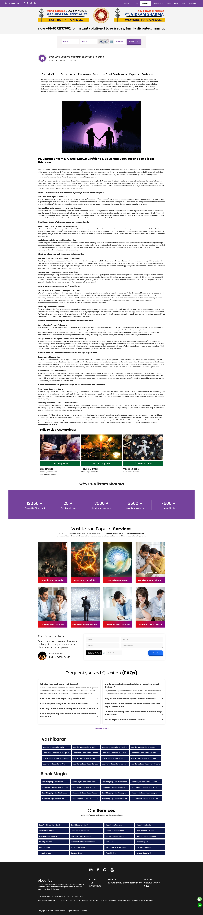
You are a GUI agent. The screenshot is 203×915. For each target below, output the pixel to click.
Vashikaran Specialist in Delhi (84, 747)
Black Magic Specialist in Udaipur (144, 793)
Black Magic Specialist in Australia (115, 798)
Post (176, 3)
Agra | (76, 900)
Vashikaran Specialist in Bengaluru (56, 753)
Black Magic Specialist (79, 825)
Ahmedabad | (84, 900)
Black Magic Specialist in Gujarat (144, 782)
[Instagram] (28, 3)
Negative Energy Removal (116, 847)
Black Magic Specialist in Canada (85, 798)
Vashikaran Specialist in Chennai (85, 753)
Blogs (51, 60)
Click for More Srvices (48, 474)
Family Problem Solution (115, 830)
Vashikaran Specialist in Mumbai (114, 747)
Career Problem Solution (115, 836)
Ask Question (59, 60)
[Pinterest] (104, 870)
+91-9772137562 (59, 657)
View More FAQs (101, 728)
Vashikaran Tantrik (46, 830)
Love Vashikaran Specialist (49, 825)
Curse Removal (45, 853)
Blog (169, 3)
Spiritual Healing (77, 853)
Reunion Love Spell (144, 853)
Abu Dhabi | (42, 900)
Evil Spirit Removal (144, 847)
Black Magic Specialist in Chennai (85, 787)
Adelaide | (51, 900)
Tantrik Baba (111, 853)
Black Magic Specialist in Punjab (85, 793)
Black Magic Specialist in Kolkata (144, 787)
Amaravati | (122, 900)
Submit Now (156, 653)
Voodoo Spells (131, 468)
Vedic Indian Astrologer (80, 830)
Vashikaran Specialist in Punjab (85, 758)
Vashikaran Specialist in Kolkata (143, 753)
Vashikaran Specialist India (53, 747)
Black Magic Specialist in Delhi (84, 782)
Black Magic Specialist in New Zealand (146, 798)
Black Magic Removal (114, 825)
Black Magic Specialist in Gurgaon (55, 793)
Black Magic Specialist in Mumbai (114, 782)
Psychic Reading (45, 847)
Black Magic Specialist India (52, 782)
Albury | (105, 900)
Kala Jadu (109, 842)
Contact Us (71, 60)
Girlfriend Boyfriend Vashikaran (83, 842)
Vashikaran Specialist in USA (54, 764)
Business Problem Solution (81, 836)
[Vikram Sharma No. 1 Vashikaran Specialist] (63, 15)
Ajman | (99, 900)
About (135, 3)
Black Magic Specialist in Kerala (114, 787)
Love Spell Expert (45, 842)
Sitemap (84, 911)
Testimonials (158, 3)
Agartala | (70, 900)
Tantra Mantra (89, 468)
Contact (192, 3)
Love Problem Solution (145, 830)
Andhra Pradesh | (133, 900)
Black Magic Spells (144, 825)
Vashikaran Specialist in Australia (115, 764)
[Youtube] (35, 3)
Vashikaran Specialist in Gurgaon (56, 758)
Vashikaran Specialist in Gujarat (143, 747)
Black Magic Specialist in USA (53, 798)
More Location (147, 900)
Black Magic (46, 468)
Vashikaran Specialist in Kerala (114, 753)
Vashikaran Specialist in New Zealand (145, 764)
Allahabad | (113, 900)
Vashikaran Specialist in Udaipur (143, 758)
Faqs (183, 3)
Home (126, 3)
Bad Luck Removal (78, 847)
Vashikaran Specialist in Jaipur (113, 758)
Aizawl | (93, 900)
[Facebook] (24, 3)
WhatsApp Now (60, 463)
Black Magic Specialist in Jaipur (114, 793)
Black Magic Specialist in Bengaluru (55, 787)
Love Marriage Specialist (48, 836)
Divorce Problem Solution (146, 836)
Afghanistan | (61, 900)
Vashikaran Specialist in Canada (85, 764)
